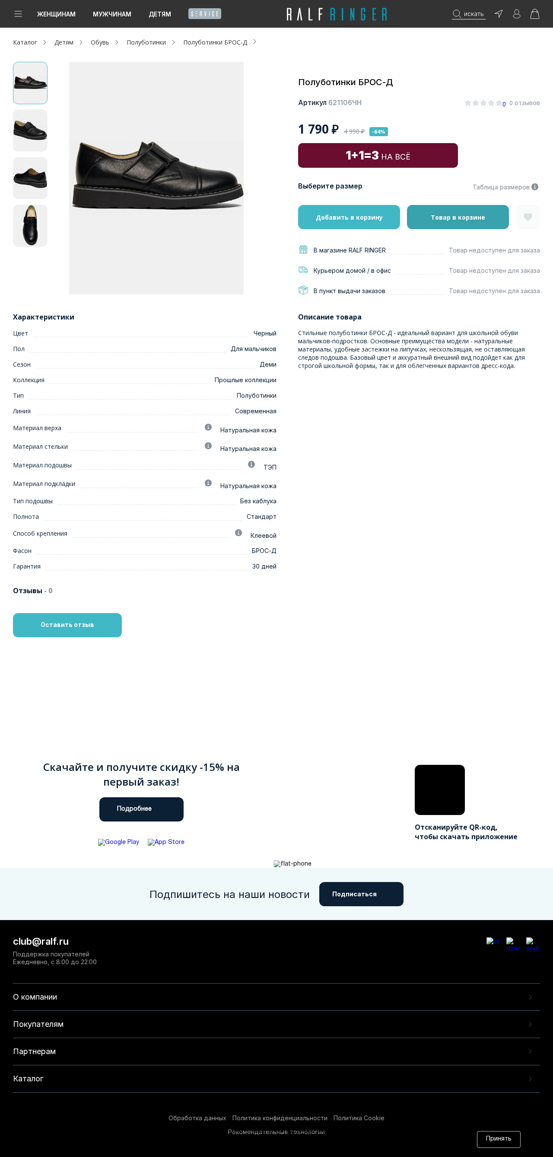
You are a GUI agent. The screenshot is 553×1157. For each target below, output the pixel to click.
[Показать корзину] (535, 16)
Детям (160, 14)
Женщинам (56, 14)
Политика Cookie (359, 1118)
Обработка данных (197, 1118)
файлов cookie (198, 1139)
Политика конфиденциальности (279, 1118)
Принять (499, 1139)
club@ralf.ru (41, 941)
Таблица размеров (501, 187)
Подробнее (134, 809)
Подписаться (354, 894)
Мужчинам (112, 14)
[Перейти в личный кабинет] (517, 16)
